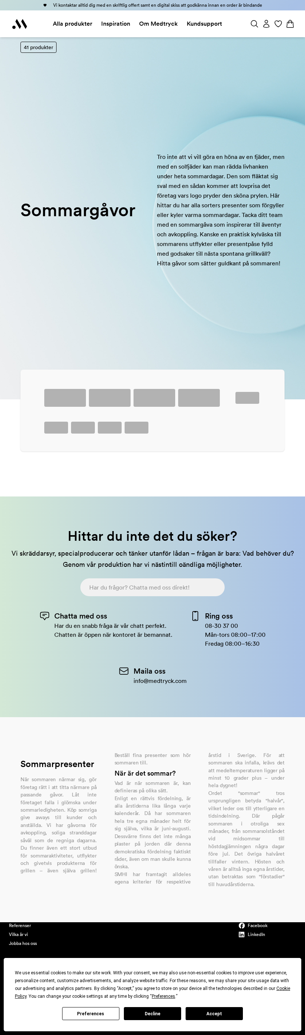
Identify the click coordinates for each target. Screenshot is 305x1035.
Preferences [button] (163, 996)
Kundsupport (204, 24)
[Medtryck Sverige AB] (19, 24)
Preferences (90, 1013)
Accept (214, 1013)
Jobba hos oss (23, 943)
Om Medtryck (158, 24)
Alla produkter (72, 24)
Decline (152, 1013)
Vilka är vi (18, 934)
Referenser (20, 925)
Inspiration (115, 24)
